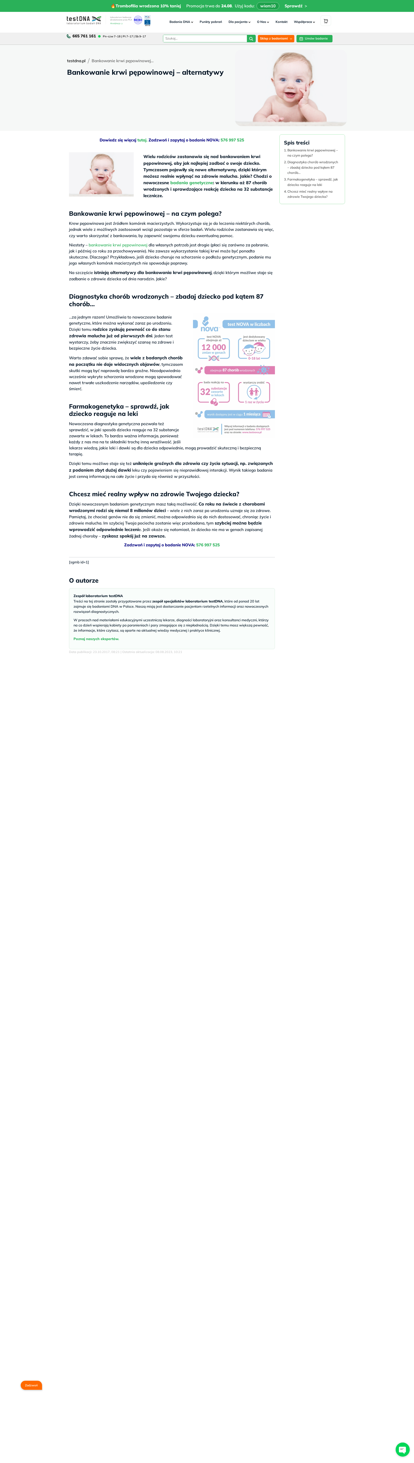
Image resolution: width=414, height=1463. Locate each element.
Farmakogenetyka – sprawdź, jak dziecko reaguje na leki (312, 182)
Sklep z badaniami (274, 38)
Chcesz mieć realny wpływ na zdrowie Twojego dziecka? (309, 194)
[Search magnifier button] (251, 39)
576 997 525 (232, 140)
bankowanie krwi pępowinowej (118, 244)
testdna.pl (76, 60)
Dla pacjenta (238, 22)
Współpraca (303, 22)
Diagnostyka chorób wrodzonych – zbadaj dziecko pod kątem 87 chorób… (312, 167)
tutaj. (143, 140)
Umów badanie (316, 38)
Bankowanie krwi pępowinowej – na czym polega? (312, 152)
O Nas (261, 22)
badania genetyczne (191, 182)
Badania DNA (179, 22)
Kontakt (281, 22)
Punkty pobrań (211, 22)
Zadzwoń (31, 1385)
